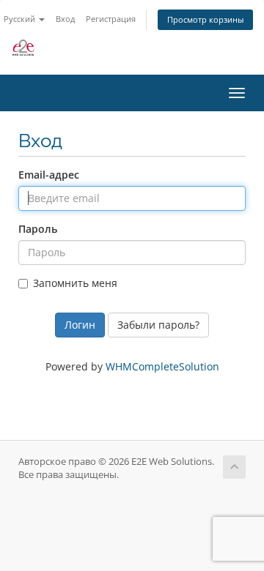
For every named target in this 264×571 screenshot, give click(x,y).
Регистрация (111, 18)
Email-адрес (48, 175)
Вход (65, 18)
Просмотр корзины (205, 19)
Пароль (37, 229)
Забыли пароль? (158, 325)
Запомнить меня (75, 283)
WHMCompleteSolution (162, 366)
